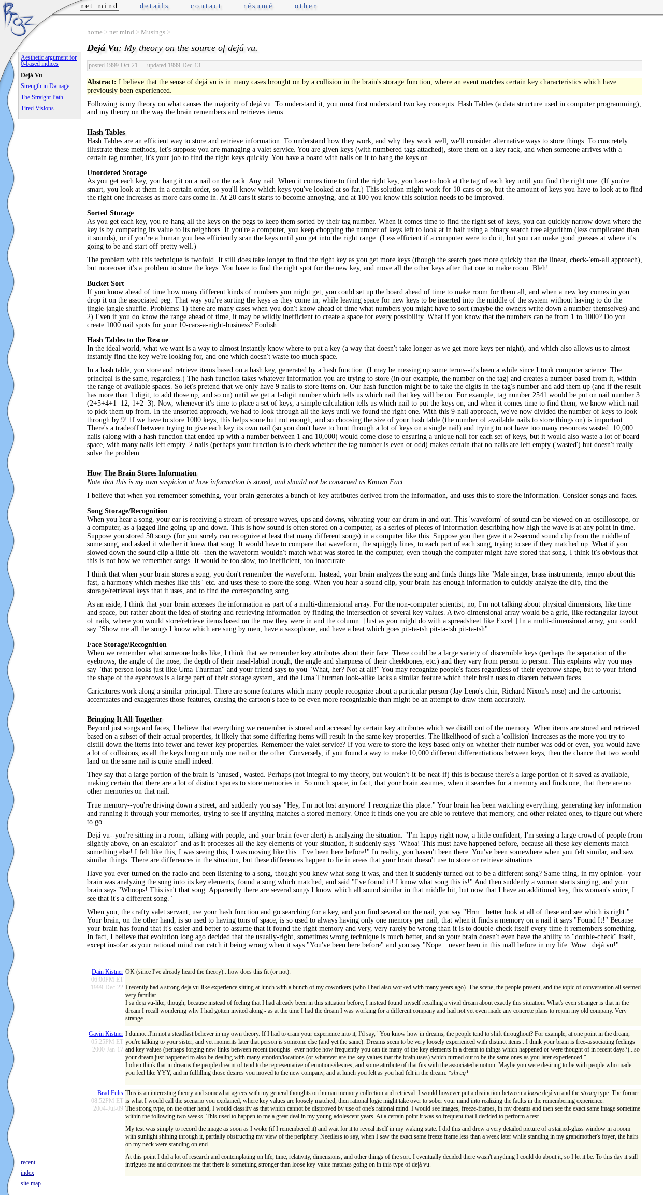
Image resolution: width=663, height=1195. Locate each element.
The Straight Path (42, 97)
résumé (258, 6)
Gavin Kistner (106, 1034)
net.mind (121, 32)
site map (31, 1183)
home (95, 32)
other (306, 6)
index (27, 1172)
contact (206, 6)
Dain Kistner (107, 971)
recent (28, 1162)
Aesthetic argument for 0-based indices (49, 60)
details (154, 6)
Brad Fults (110, 1093)
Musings (153, 32)
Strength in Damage (45, 86)
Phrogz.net (19, 18)
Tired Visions (37, 108)
